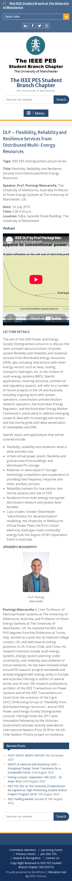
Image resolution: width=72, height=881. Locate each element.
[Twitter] (39, 26)
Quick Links (12, 16)
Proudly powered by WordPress (25, 872)
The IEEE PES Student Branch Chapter (36, 82)
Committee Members (22, 850)
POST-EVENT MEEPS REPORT (26, 755)
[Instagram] (47, 26)
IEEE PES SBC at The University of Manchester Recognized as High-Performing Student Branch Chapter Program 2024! (37, 790)
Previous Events (26, 854)
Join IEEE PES (48, 854)
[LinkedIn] (25, 26)
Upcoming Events (52, 850)
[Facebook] (32, 26)
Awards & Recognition (27, 858)
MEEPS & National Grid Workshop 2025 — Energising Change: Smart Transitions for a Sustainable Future (34, 768)
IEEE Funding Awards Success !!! (27, 799)
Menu (40, 113)
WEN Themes (37, 876)
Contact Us (52, 858)
